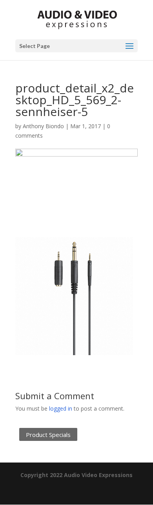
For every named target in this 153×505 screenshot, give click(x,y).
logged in (60, 408)
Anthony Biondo (43, 126)
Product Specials (48, 434)
